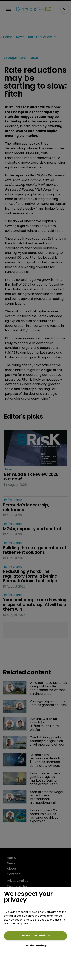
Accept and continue (35, 935)
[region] (35, 920)
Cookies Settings (35, 945)
